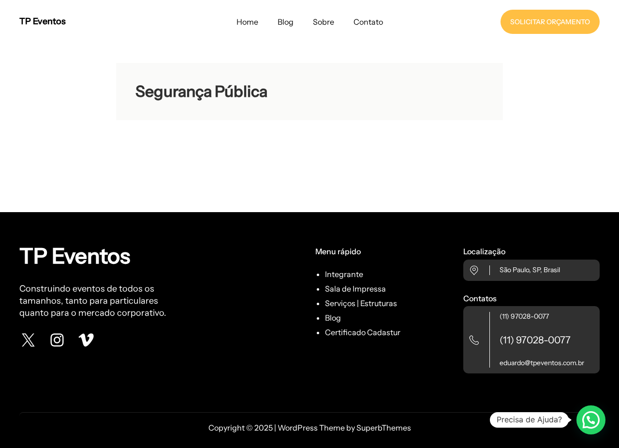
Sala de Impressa (355, 289)
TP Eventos (42, 21)
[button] (590, 419)
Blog (333, 318)
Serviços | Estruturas (361, 303)
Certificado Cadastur (362, 332)
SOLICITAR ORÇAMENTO (550, 21)
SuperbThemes (383, 428)
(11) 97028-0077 (524, 316)
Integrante (344, 274)
